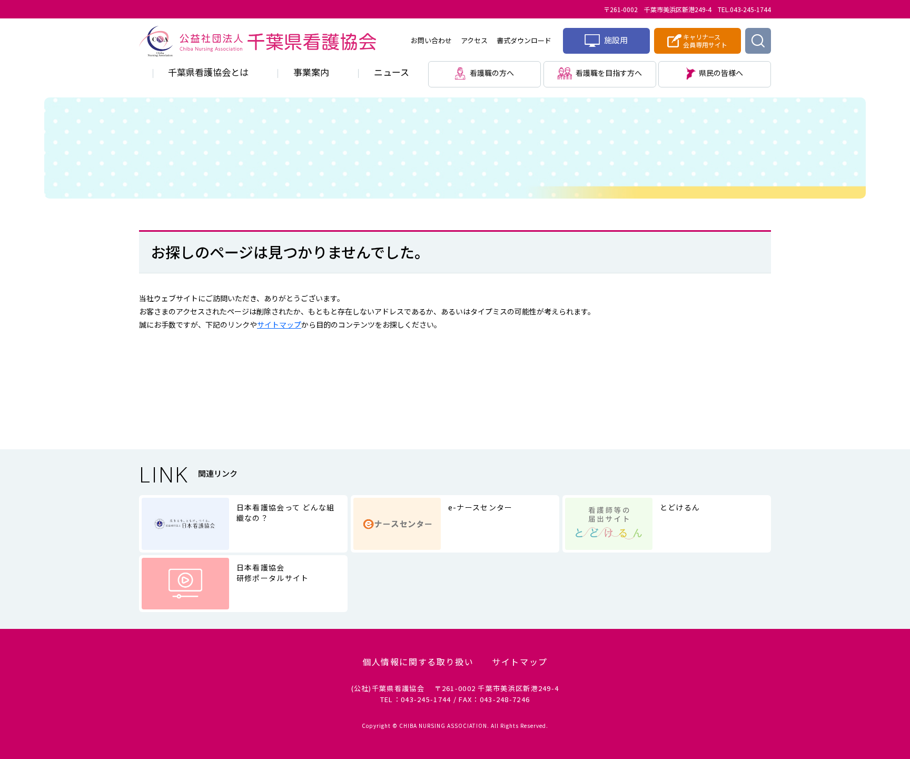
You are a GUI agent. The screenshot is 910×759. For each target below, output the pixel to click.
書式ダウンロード (524, 40)
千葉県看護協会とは (208, 71)
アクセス (474, 40)
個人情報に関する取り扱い (417, 661)
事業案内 (311, 71)
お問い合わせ (431, 40)
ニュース (391, 71)
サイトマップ (279, 324)
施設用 (615, 39)
